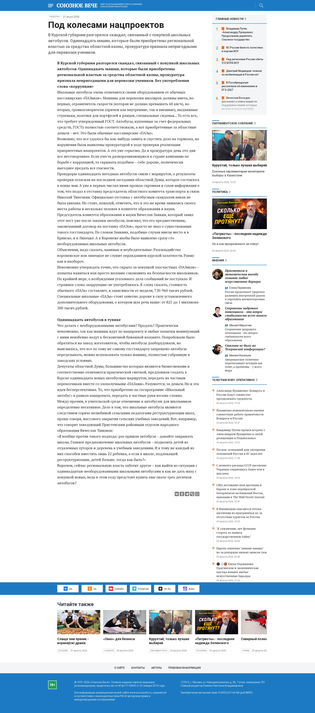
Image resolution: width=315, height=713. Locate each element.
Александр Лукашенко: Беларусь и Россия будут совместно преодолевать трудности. (240, 395)
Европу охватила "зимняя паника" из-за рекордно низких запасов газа (241, 550)
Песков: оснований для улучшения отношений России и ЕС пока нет (240, 452)
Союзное (109, 651)
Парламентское (159, 651)
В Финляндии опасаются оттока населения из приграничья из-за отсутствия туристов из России (239, 513)
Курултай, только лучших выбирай (239, 165)
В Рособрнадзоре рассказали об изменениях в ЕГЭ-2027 (239, 86)
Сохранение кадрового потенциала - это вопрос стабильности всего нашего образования (246, 313)
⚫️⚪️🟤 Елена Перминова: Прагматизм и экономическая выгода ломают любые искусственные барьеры (237, 570)
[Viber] (192, 494)
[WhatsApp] (197, 494)
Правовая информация (184, 667)
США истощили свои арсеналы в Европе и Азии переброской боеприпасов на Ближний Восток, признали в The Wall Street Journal (240, 491)
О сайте (119, 667)
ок (95, 588)
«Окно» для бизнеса (119, 639)
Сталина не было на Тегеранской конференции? (245, 347)
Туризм (245, 651)
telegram (143, 588)
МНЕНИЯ (218, 260)
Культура (63, 651)
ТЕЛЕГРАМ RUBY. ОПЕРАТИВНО (233, 380)
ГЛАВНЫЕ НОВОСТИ (230, 19)
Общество (54, 17)
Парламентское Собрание (232, 123)
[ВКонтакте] (177, 494)
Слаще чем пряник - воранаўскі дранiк (73, 641)
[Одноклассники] (182, 494)
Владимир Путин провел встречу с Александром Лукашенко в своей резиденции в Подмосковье (240, 434)
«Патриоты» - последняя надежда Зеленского (214, 641)
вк (70, 588)
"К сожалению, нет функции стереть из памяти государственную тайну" (236, 533)
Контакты (138, 667)
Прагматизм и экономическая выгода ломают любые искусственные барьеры (243, 276)
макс (192, 588)
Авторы (156, 667)
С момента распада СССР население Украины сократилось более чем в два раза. (241, 469)
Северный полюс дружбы (261, 639)
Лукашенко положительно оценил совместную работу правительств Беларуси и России (240, 414)
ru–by (167, 588)
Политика (220, 192)
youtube (119, 588)
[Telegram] (187, 494)
